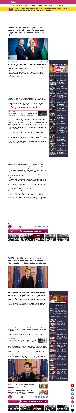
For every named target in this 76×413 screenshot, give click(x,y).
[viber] (47, 62)
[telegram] (45, 62)
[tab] (55, 61)
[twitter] (41, 227)
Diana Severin (16, 226)
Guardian (14, 197)
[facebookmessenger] (41, 62)
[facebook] (42, 62)
